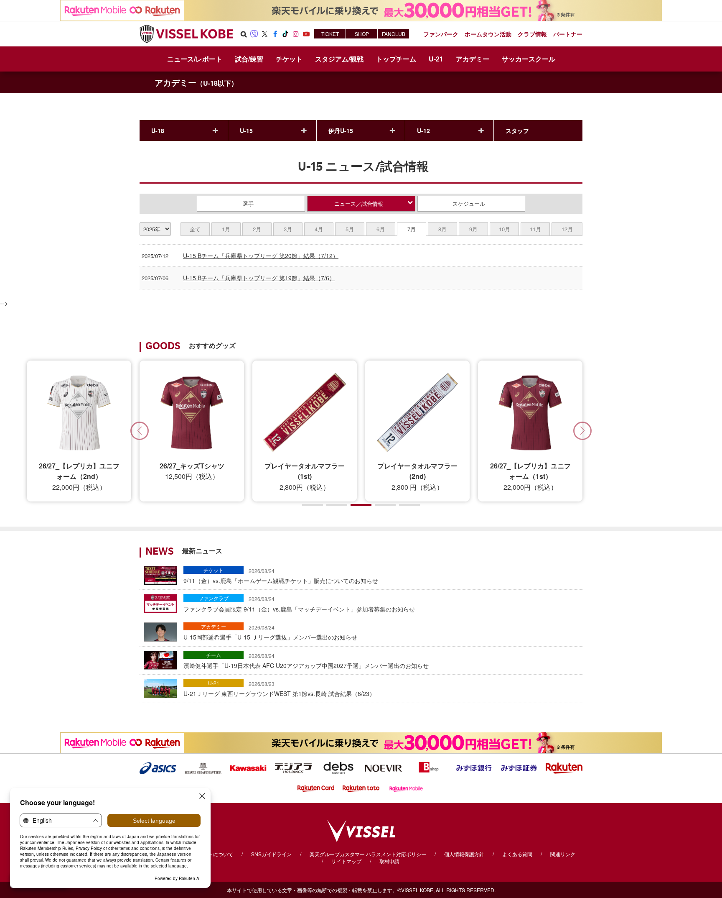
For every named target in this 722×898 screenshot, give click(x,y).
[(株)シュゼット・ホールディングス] (203, 767)
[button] (582, 431)
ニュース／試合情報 (358, 203)
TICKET (330, 33)
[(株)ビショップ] (428, 767)
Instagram (296, 34)
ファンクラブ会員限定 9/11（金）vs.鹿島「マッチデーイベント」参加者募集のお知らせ (299, 604)
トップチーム (396, 59)
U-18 (157, 130)
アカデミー (196, 82)
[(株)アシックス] (158, 767)
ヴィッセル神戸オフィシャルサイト (186, 34)
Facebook (275, 34)
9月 (473, 229)
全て (195, 229)
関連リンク (562, 853)
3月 (288, 229)
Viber (254, 34)
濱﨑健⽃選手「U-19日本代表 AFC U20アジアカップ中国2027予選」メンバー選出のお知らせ (306, 661)
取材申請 (389, 861)
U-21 (213, 682)
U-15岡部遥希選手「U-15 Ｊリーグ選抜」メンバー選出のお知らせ (270, 632)
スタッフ (517, 130)
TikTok (285, 34)
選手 (248, 203)
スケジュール (469, 203)
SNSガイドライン (271, 853)
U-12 (423, 130)
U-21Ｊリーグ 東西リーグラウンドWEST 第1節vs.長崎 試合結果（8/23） (279, 689)
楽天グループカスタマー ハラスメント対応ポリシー (368, 853)
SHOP (362, 33)
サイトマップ (346, 861)
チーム (213, 654)
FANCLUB (393, 33)
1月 (226, 229)
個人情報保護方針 (464, 853)
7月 (411, 229)
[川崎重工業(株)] (248, 767)
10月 (504, 229)
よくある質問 (517, 853)
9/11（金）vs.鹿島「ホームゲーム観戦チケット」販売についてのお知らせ (280, 576)
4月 (319, 229)
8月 (442, 229)
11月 (535, 229)
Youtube (306, 34)
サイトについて (215, 853)
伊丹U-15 (340, 130)
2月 (257, 229)
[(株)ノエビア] (383, 767)
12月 (567, 229)
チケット (213, 569)
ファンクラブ (213, 597)
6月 (380, 229)
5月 (350, 229)
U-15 (246, 130)
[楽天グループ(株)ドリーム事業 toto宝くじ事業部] (361, 787)
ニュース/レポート (194, 59)
